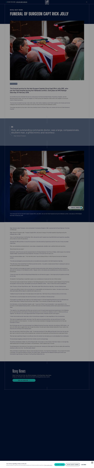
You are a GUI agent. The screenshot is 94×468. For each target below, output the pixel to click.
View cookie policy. (48, 465)
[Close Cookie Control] (92, 462)
